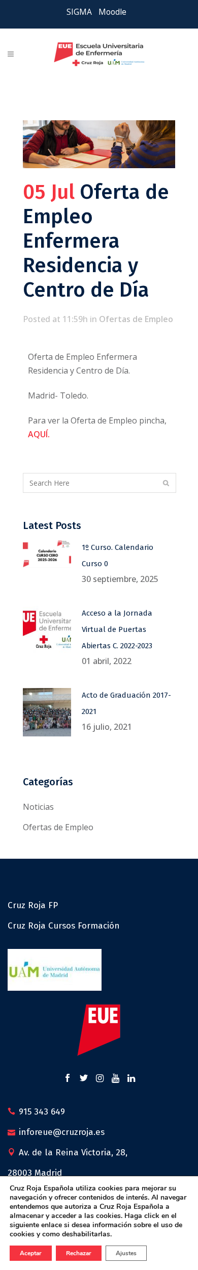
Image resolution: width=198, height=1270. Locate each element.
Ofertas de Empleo (136, 319)
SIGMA (79, 11)
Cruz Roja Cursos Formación (64, 925)
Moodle (112, 11)
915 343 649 (42, 1111)
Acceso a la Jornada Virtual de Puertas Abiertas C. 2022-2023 (117, 629)
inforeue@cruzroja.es (62, 1132)
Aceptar (31, 1253)
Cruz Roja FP (33, 905)
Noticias (38, 806)
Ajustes (126, 1253)
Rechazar (78, 1253)
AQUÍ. (39, 434)
